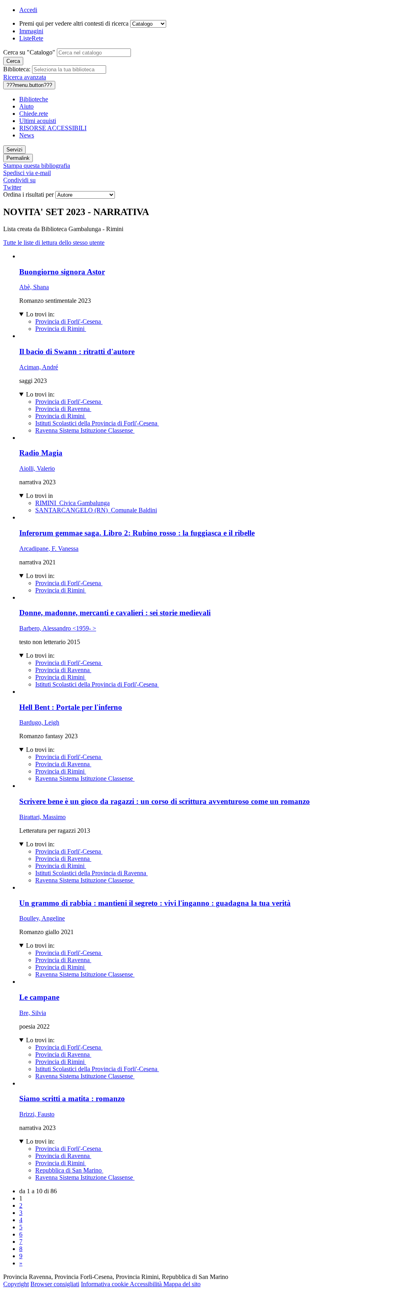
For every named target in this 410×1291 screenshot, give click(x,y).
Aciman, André (38, 367)
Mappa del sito (182, 1284)
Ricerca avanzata (24, 77)
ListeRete (31, 38)
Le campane (39, 997)
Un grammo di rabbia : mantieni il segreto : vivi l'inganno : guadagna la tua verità (155, 903)
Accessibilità (146, 1284)
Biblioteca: (16, 69)
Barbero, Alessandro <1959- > (57, 628)
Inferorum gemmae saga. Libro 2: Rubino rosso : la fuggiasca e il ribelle (137, 533)
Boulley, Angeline (42, 918)
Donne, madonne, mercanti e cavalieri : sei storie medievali (115, 612)
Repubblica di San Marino (69, 1170)
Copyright (16, 1284)
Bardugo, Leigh (39, 722)
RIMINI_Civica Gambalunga (72, 502)
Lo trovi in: (40, 314)
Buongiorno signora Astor (62, 272)
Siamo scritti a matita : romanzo (72, 1098)
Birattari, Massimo (42, 817)
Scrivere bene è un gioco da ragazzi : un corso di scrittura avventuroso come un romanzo (164, 801)
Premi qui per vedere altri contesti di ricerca (74, 23)
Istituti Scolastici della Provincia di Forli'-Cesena (97, 423)
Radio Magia (40, 453)
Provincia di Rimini (60, 328)
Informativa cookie (105, 1284)
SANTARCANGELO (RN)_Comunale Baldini (96, 510)
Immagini (31, 31)
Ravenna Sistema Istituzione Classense (85, 430)
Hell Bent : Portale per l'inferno (70, 707)
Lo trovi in (39, 495)
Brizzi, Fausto (36, 1114)
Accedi (28, 9)
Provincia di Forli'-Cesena (68, 321)
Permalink (18, 158)
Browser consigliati (54, 1284)
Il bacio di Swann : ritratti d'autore (77, 351)
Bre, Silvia (32, 1012)
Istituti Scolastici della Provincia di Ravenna (91, 873)
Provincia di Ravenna (63, 408)
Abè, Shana (34, 287)
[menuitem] (213, 99)
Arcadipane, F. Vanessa (48, 548)
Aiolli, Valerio (37, 468)
